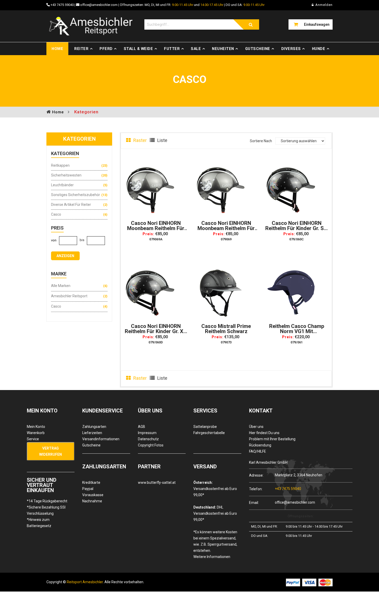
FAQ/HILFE (257, 451)
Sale (196, 48)
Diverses (291, 48)
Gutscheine (257, 48)
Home (57, 48)
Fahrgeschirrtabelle (209, 433)
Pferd (106, 48)
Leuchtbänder (62, 185)
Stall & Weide (138, 48)
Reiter (81, 48)
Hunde (318, 48)
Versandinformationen (100, 439)
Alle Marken (60, 286)
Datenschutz (148, 439)
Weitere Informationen (211, 557)
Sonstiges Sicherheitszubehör (75, 195)
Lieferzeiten (92, 433)
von (53, 240)
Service (33, 439)
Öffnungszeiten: (300, 516)
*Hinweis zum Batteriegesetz (39, 523)
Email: (254, 502)
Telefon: (255, 489)
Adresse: (256, 475)
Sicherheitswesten (66, 175)
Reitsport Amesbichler (85, 582)
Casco (56, 214)
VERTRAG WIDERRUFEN (50, 451)
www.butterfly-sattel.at (157, 482)
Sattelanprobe (205, 427)
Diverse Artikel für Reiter (71, 204)
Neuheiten (223, 48)
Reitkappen (60, 165)
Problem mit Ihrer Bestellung (272, 439)
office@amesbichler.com (99, 5)
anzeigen (65, 256)
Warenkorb (36, 433)
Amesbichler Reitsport (69, 296)
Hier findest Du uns (264, 433)
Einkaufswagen (316, 24)
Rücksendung (260, 445)
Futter (172, 48)
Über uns (256, 427)
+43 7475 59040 (62, 5)
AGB (141, 427)
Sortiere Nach (261, 141)
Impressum (147, 433)
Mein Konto (36, 427)
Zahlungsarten (94, 427)
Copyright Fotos (150, 445)
